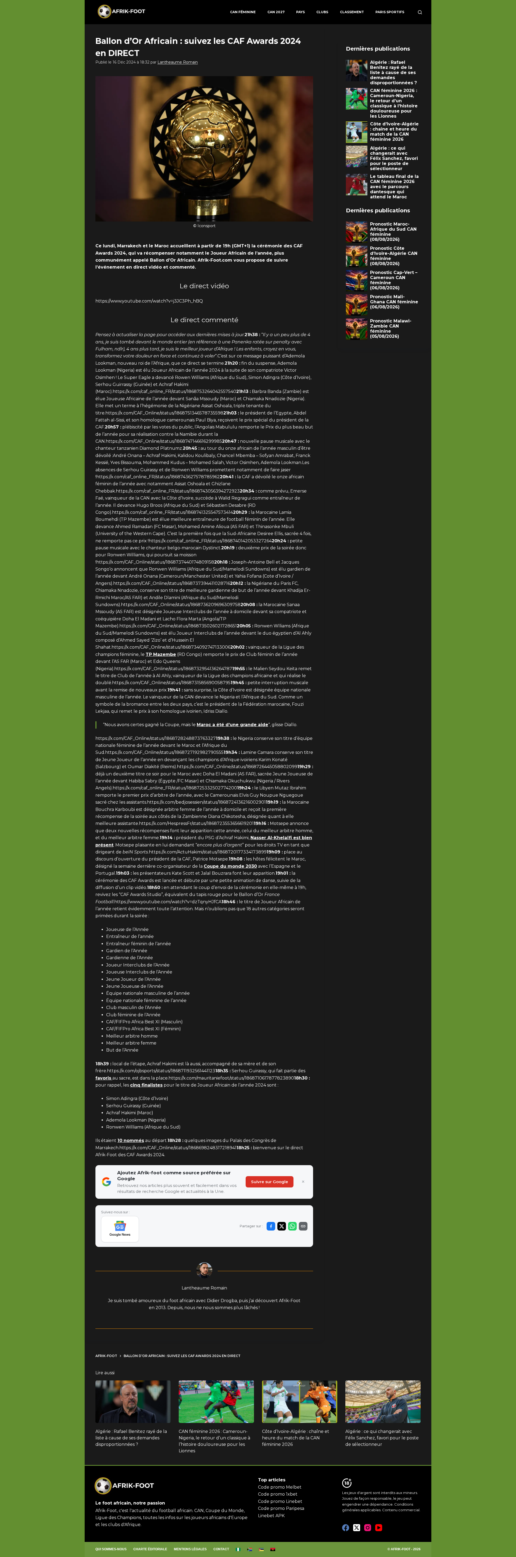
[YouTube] (378, 1527)
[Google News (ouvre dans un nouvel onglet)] (120, 1229)
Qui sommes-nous (111, 1549)
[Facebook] (345, 1527)
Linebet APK (271, 1515)
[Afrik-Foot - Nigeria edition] (238, 1549)
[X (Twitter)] (356, 1527)
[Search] (420, 12)
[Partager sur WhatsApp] (292, 1226)
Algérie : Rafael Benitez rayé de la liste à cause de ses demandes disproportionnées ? (131, 1438)
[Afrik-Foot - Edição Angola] (273, 1549)
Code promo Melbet (280, 1487)
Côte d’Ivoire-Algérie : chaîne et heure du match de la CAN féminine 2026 (295, 1438)
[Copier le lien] (303, 1226)
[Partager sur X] (281, 1226)
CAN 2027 (276, 12)
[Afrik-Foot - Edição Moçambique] (261, 1549)
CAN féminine (243, 12)
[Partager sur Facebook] (271, 1226)
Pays (300, 12)
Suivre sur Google (269, 1181)
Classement (352, 12)
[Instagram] (367, 1527)
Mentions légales (190, 1549)
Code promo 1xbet (278, 1494)
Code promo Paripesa (281, 1508)
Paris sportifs (389, 12)
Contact (221, 1549)
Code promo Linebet (280, 1501)
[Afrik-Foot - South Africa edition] (250, 1549)
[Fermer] (303, 1182)
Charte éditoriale (150, 1549)
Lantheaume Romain (177, 62)
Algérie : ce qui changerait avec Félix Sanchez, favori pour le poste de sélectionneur (382, 1438)
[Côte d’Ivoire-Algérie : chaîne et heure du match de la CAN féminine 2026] (299, 1401)
